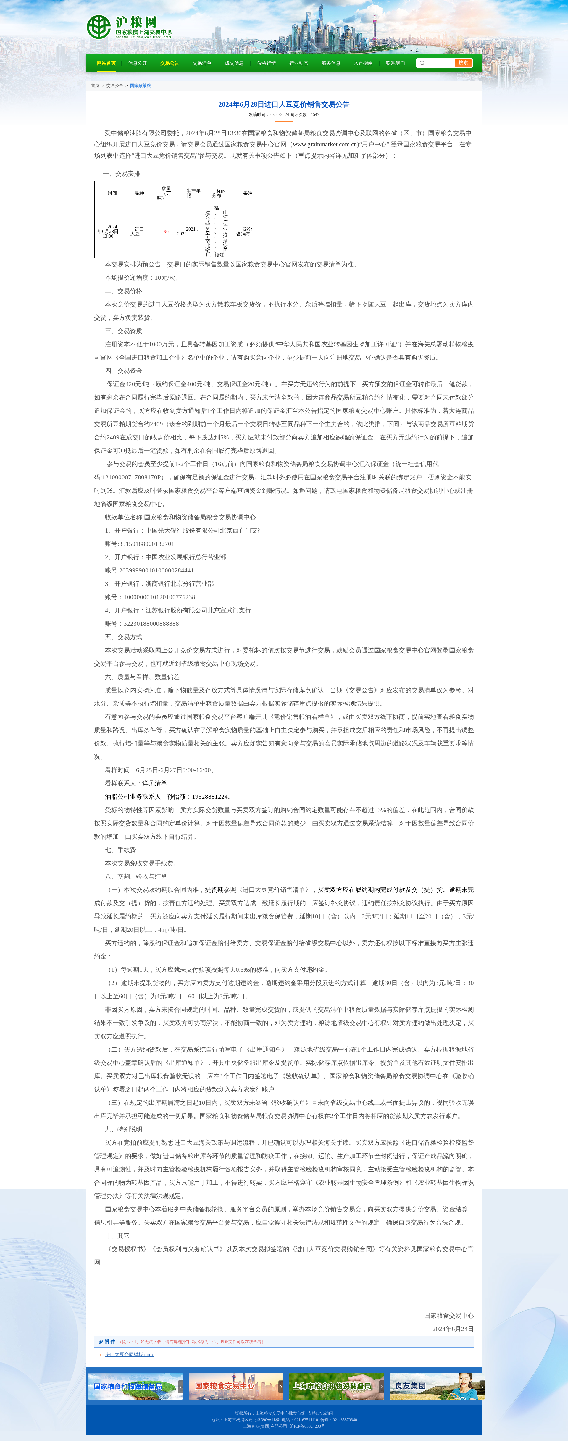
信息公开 (137, 63)
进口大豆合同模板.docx (129, 1354)
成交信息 (234, 63)
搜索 (463, 62)
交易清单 (202, 63)
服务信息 (331, 63)
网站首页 (106, 63)
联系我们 (395, 63)
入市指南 (363, 63)
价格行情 (266, 63)
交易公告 (169, 63)
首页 (95, 85)
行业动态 (298, 63)
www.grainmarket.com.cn (325, 144)
